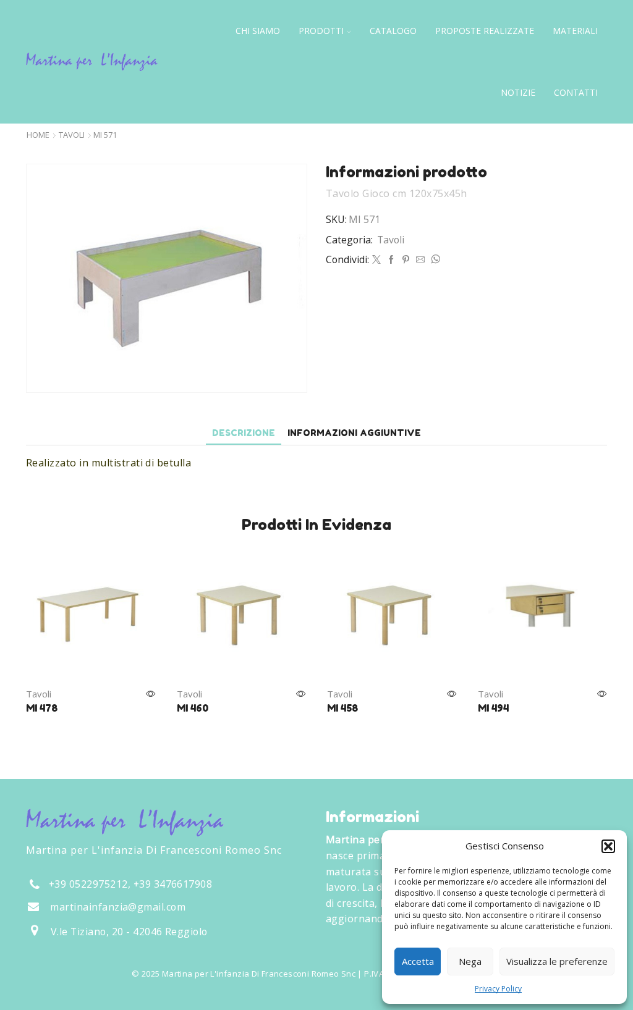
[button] (608, 846)
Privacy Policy (498, 988)
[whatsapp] (434, 260)
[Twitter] (376, 260)
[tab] (243, 433)
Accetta (418, 961)
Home (38, 135)
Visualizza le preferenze (557, 961)
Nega (470, 961)
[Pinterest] (406, 260)
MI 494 (493, 708)
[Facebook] (391, 260)
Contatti (576, 92)
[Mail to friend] (420, 260)
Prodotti (321, 30)
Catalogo (393, 30)
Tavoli (72, 135)
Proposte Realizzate (484, 30)
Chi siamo (258, 30)
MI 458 (342, 708)
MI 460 (192, 708)
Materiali (575, 30)
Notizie (518, 92)
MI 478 (41, 708)
